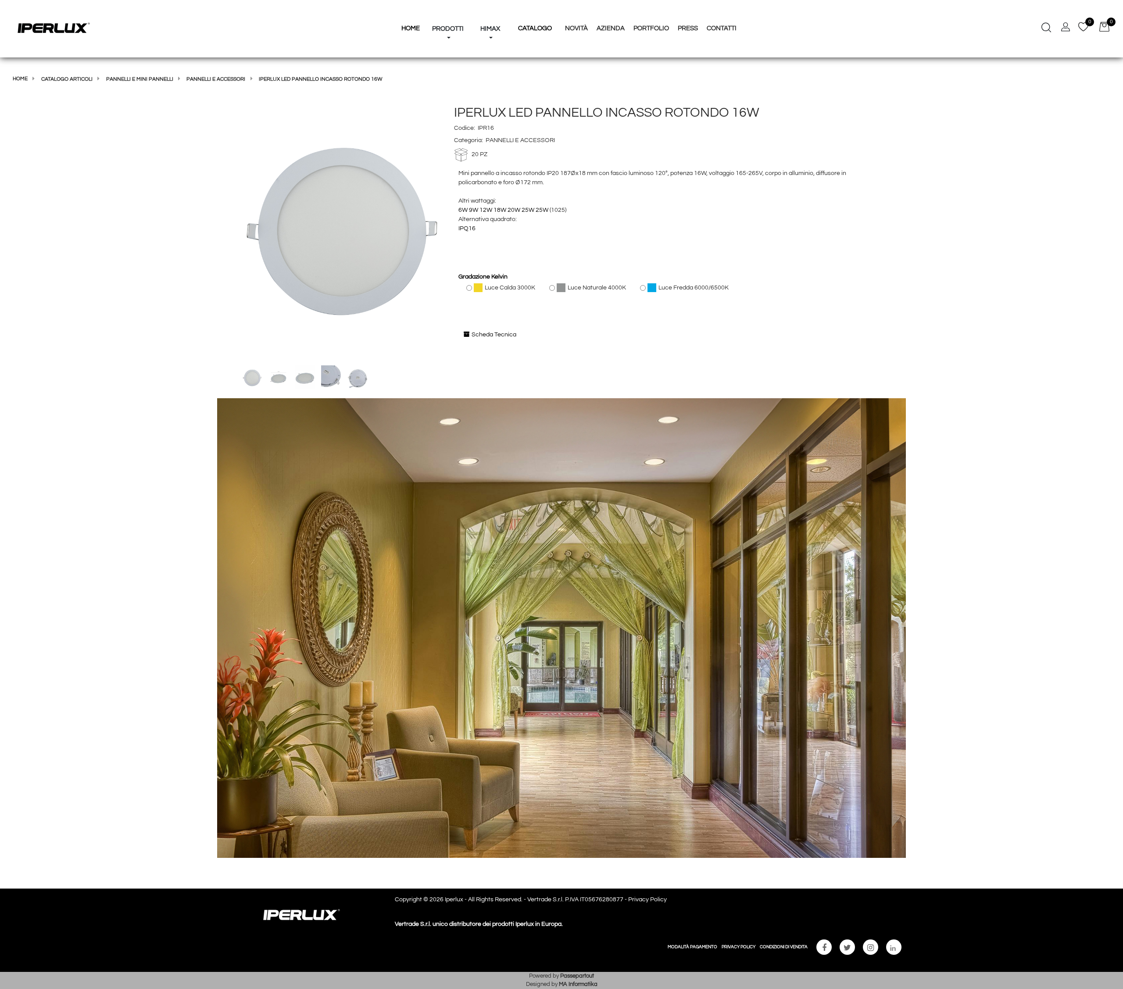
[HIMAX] (490, 12)
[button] (342, 233)
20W (514, 210)
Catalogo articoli (67, 79)
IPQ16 (467, 228)
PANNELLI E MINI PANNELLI (139, 79)
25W (528, 210)
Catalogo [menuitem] (535, 28)
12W (485, 210)
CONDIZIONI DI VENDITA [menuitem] (784, 947)
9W (473, 210)
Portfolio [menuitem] (651, 28)
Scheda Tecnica (494, 335)
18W (500, 210)
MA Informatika (578, 984)
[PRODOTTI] (448, 12)
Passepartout (577, 976)
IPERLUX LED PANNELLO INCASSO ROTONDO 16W (321, 79)
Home (20, 79)
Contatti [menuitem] (722, 28)
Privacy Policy (647, 899)
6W (463, 210)
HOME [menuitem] (410, 28)
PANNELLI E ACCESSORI (215, 79)
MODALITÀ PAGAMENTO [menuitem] (692, 947)
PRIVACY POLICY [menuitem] (738, 947)
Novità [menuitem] (576, 28)
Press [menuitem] (688, 28)
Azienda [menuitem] (611, 28)
